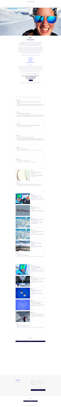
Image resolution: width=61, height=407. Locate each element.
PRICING (30, 60)
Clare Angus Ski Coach (30, 1)
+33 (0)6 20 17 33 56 (33, 77)
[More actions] (44, 100)
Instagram (34, 73)
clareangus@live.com (33, 76)
